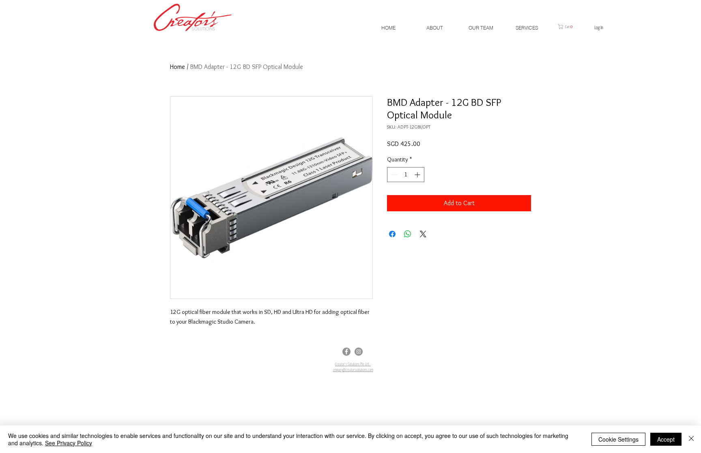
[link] (568, 26)
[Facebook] (346, 352)
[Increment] (418, 174)
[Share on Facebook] (392, 234)
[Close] (691, 439)
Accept (666, 439)
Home (177, 67)
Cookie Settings (618, 439)
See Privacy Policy (68, 443)
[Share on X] (423, 234)
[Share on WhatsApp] (408, 234)
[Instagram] (359, 352)
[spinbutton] (405, 174)
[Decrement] (393, 174)
